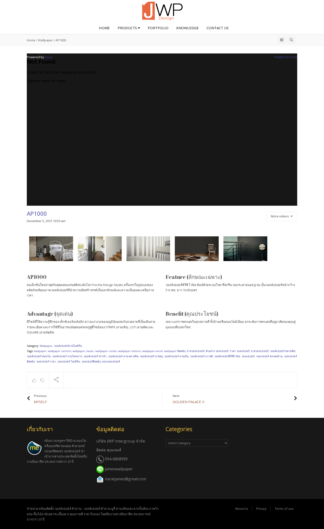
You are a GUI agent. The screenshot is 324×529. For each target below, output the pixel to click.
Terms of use (284, 508)
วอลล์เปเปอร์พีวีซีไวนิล (227, 356)
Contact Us (218, 27)
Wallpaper (46, 346)
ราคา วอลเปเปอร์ (240, 351)
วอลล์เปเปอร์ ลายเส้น (176, 356)
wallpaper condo (106, 351)
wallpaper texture (129, 351)
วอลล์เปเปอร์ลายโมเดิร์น (68, 346)
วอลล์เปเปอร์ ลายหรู (151, 356)
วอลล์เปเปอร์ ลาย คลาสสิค (123, 356)
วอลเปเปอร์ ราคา (46, 361)
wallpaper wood (152, 351)
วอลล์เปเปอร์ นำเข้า (94, 356)
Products (128, 27)
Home (104, 27)
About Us (241, 508)
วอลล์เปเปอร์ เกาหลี (201, 356)
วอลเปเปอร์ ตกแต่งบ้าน (269, 356)
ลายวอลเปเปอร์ (259, 351)
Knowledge (187, 27)
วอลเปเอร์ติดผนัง (91, 361)
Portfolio (158, 27)
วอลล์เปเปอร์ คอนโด (39, 356)
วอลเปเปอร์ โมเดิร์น (68, 361)
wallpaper (40, 351)
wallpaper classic (83, 351)
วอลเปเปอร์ (248, 356)
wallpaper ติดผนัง (174, 351)
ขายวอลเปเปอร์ (195, 351)
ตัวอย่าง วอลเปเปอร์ (217, 351)
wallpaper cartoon (59, 351)
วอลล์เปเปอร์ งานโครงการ (67, 356)
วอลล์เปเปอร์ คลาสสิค (282, 351)
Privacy (261, 508)
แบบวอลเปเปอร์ (111, 361)
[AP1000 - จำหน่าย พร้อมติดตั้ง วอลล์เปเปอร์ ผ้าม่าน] (162, 10)
